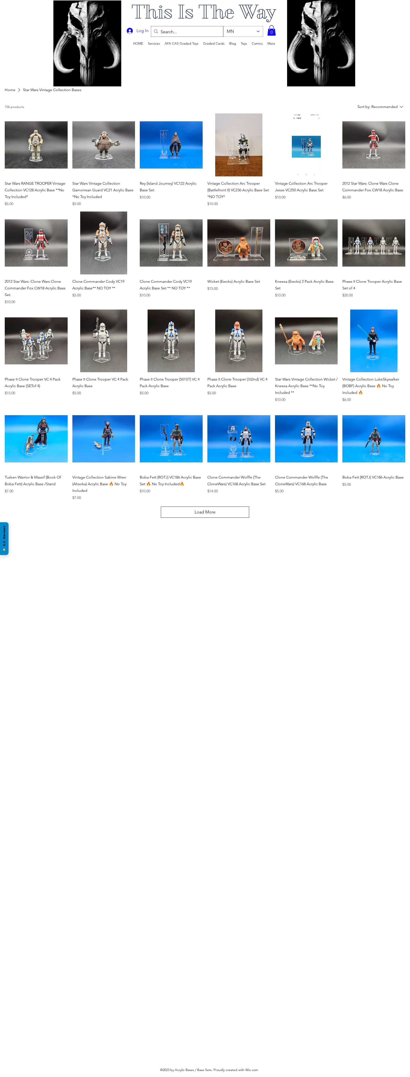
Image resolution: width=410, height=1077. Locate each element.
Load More (205, 512)
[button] (271, 30)
